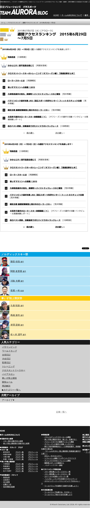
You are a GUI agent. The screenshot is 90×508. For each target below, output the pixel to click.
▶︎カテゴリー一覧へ (11, 390)
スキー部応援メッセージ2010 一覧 (57, 472)
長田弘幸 (6, 477)
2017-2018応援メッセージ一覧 (56, 476)
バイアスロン (8, 374)
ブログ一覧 (19, 452)
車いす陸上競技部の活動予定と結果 (16, 443)
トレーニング (8, 366)
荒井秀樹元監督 (9, 487)
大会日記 (6, 359)
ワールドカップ (9, 351)
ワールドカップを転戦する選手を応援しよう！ (61, 486)
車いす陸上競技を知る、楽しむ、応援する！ (60, 439)
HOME (56, 15)
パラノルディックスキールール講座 (57, 437)
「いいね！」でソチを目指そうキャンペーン (60, 479)
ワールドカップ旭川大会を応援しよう (58, 494)
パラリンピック (9, 347)
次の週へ (59, 133)
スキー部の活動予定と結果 (13, 441)
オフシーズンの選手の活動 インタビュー (59, 444)
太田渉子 (6, 480)
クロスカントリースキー (13, 370)
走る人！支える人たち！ (53, 456)
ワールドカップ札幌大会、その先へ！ (58, 492)
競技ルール (7, 382)
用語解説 (6, 386)
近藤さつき (7, 484)
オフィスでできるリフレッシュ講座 (57, 460)
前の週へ (30, 133)
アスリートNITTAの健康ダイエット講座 (59, 442)
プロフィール (33, 452)
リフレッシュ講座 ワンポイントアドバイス (60, 458)
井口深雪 (6, 482)
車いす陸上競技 (9, 378)
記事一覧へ (61, 411)
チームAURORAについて (71, 15)
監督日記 (6, 362)
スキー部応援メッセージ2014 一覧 (57, 474)
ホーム (3, 23)
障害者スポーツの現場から (54, 463)
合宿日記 (6, 355)
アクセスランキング (14, 23)
